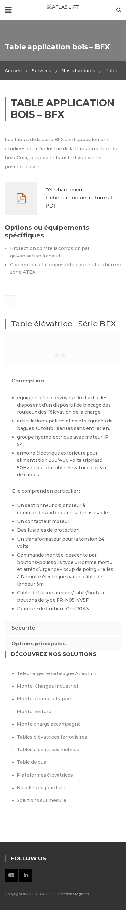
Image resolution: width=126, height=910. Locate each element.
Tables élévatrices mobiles (48, 749)
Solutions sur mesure (41, 800)
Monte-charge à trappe (44, 699)
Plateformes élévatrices (45, 775)
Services (41, 70)
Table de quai (32, 762)
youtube (11, 875)
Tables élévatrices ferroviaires (52, 737)
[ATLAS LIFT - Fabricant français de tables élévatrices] (63, 7)
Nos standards (78, 70)
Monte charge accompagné (49, 724)
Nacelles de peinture (41, 787)
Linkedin (25, 875)
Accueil (13, 70)
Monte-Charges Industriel (47, 686)
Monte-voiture (34, 711)
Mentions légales (73, 894)
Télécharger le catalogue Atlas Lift (56, 673)
